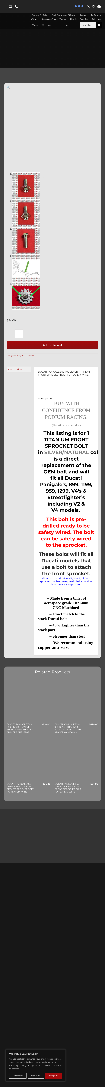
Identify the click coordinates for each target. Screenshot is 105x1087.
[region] (35, 1065)
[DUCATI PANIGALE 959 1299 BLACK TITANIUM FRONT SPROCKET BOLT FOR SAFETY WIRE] (76, 760)
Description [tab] (15, 369)
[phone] (16, 6)
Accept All (54, 1075)
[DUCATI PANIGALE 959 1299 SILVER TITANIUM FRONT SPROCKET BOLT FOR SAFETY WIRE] (28, 760)
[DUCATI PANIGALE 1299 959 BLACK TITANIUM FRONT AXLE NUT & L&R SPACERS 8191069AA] (76, 700)
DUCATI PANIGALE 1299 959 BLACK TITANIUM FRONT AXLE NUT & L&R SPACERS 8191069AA (68, 728)
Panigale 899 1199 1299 (25, 356)
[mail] (10, 6)
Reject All (35, 1075)
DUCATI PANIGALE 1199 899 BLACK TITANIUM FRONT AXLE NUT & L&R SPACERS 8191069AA (20, 728)
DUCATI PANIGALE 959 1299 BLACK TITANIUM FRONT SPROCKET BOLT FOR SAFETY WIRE (68, 788)
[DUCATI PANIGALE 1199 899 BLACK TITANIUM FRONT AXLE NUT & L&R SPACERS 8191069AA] (28, 700)
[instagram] (5, 6)
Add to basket (52, 345)
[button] (67, 25)
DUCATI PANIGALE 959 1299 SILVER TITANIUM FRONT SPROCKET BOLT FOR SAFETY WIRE (20, 788)
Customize (18, 1075)
